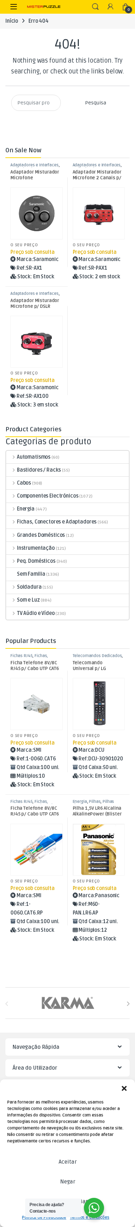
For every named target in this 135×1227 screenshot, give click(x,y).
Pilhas (94, 801)
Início (11, 21)
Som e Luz (28, 600)
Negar (67, 1181)
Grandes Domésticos (41, 535)
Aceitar (68, 1162)
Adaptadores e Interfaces (34, 165)
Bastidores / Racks (39, 470)
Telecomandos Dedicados (97, 655)
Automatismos (33, 457)
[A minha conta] (110, 7)
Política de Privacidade (44, 1217)
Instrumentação (36, 548)
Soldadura (29, 587)
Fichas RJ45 (21, 655)
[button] (124, 1088)
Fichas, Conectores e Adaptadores (56, 522)
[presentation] (128, 1004)
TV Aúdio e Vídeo (36, 613)
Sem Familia (31, 574)
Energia (26, 509)
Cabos (24, 483)
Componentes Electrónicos (47, 496)
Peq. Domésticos (36, 561)
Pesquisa (95, 103)
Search (95, 7)
